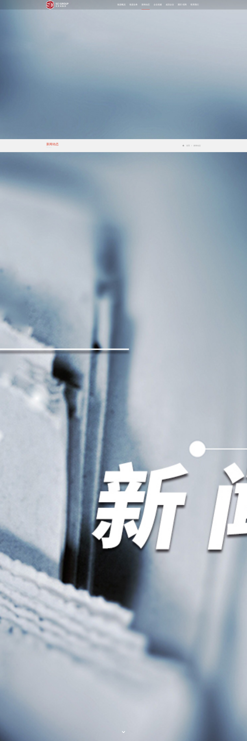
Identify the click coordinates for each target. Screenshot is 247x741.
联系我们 (195, 4)
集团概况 (121, 4)
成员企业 (170, 4)
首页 (188, 146)
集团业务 (133, 4)
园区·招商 (182, 4)
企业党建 (158, 4)
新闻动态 (146, 4)
